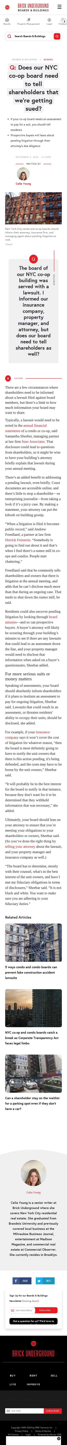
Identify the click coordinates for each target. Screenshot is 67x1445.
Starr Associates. (34, 442)
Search (57, 36)
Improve (33, 1384)
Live (13, 1384)
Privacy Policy (21, 1431)
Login (28, 1434)
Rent (33, 1375)
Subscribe (45, 1310)
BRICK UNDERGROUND (33, 6)
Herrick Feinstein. (18, 540)
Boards (48, 59)
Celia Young (23, 183)
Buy (13, 1375)
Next (64, 21)
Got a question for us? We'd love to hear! (33, 1321)
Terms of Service (43, 1431)
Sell (54, 1375)
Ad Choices (13, 1434)
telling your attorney (20, 846)
